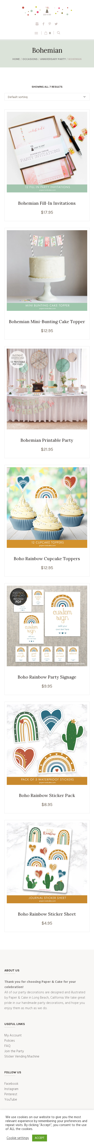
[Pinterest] (50, 24)
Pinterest (10, 1094)
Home (16, 59)
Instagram (11, 1089)
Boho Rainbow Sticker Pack (47, 795)
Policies (9, 1040)
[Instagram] (37, 24)
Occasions (30, 59)
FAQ (7, 1046)
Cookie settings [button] (18, 1138)
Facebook (11, 1083)
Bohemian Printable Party (47, 440)
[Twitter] (56, 24)
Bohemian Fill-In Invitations (47, 203)
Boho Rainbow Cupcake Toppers (47, 558)
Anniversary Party (53, 59)
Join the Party (14, 1051)
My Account (13, 1035)
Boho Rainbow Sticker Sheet (47, 914)
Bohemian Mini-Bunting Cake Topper (47, 321)
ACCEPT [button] (39, 1138)
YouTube (10, 1099)
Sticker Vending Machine (21, 1056)
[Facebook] (43, 24)
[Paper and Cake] (47, 10)
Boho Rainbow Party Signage (47, 677)
